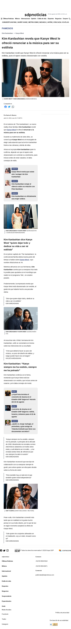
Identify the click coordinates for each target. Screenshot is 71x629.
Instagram (5, 624)
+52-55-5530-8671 (41, 566)
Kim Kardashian (7, 33)
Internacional (25, 18)
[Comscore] (65, 550)
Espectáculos (6, 601)
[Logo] (35, 15)
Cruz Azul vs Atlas (61, 22)
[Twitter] (9, 106)
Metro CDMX (33, 22)
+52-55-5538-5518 (41, 561)
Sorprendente (6, 596)
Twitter (4, 619)
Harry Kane (22, 22)
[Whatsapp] (13, 106)
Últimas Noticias (8, 18)
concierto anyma (9, 22)
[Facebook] (5, 106)
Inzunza (42, 22)
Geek (3, 606)
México (17, 18)
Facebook (5, 614)
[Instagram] (7, 550)
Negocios (58, 18)
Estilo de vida (42, 18)
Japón (49, 22)
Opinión (33, 18)
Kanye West (20, 33)
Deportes (51, 18)
